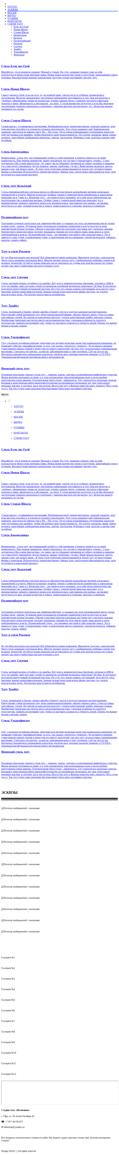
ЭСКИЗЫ (12, 9)
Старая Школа (21, 32)
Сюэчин (18, 46)
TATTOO (12, 6)
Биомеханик (20, 35)
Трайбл (17, 49)
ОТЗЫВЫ (12, 18)
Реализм (18, 43)
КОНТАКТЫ (14, 21)
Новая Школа (21, 29)
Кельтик (18, 38)
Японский (19, 54)
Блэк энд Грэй (21, 26)
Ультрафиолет (21, 52)
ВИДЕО (11, 15)
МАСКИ (12, 12)
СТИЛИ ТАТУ (15, 24)
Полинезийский (22, 40)
